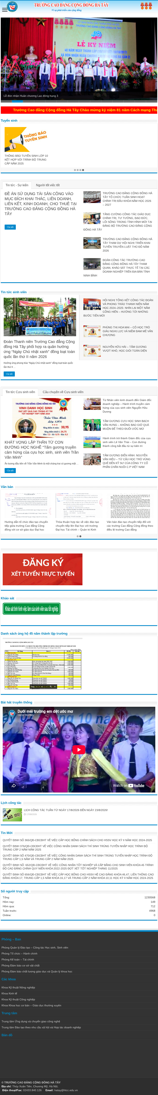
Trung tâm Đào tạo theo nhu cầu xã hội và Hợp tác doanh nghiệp (41, 1027)
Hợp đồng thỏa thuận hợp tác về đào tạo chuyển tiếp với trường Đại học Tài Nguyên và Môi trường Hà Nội (78, 525)
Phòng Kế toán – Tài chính (18, 959)
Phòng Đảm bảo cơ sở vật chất (21, 965)
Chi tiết (10, 227)
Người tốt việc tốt (48, 185)
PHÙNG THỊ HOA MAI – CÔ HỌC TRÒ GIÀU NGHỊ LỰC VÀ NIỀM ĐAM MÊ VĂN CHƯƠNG (128, 331)
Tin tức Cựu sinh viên (20, 392)
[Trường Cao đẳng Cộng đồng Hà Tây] (79, 7)
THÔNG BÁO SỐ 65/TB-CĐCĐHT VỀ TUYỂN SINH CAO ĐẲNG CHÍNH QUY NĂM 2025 (129, 132)
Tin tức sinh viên (14, 292)
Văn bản (7, 487)
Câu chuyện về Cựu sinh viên (63, 392)
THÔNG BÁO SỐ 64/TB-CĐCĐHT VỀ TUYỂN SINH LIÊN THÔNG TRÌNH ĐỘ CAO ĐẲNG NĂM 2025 (78, 132)
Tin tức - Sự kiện (17, 185)
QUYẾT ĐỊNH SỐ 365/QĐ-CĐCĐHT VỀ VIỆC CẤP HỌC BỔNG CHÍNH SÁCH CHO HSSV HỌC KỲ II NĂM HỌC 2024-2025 (77, 840)
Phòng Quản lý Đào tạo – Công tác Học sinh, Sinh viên (35, 947)
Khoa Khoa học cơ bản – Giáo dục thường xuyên (31, 1005)
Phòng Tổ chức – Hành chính (19, 953)
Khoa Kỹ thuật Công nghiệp (18, 999)
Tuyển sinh (9, 120)
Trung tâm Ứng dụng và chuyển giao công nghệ (31, 1021)
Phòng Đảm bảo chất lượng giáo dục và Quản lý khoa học (37, 971)
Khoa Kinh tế (9, 993)
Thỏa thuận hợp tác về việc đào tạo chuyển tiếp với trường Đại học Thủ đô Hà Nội (26, 525)
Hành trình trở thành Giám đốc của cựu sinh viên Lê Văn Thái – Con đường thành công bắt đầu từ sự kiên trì (127, 442)
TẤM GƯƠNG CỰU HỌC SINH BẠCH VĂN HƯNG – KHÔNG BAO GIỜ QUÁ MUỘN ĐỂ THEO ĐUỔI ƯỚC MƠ (126, 424)
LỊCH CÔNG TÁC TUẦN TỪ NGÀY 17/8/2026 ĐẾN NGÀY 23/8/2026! (66, 810)
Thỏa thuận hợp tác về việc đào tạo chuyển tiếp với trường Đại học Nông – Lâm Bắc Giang (129, 525)
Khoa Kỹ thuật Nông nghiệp (18, 987)
